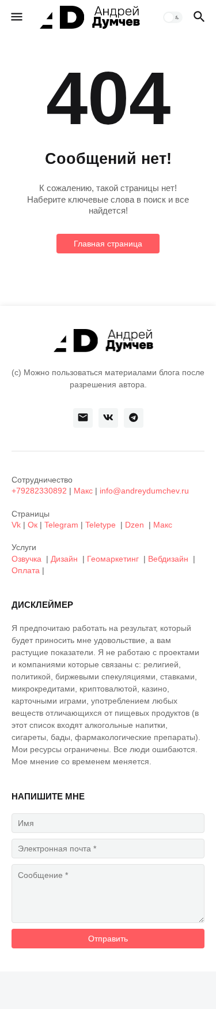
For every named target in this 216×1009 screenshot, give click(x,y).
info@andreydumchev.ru (144, 490)
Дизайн (64, 558)
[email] (83, 418)
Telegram (61, 524)
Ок (32, 524)
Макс (83, 490)
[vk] (108, 418)
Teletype (100, 524)
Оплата (26, 570)
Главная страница (108, 243)
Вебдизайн (168, 558)
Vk (16, 524)
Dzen (134, 524)
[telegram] (133, 418)
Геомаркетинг (113, 558)
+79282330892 (39, 490)
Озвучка (26, 558)
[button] (16, 17)
